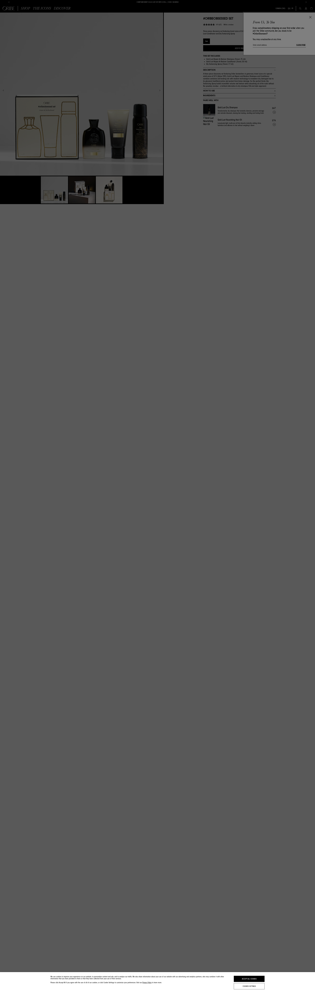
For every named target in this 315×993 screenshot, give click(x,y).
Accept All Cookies (249, 979)
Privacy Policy (147, 982)
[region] (157, 982)
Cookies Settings (249, 986)
